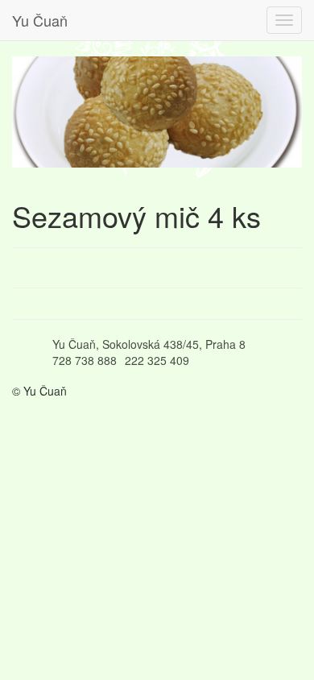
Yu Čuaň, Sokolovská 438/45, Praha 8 (149, 344)
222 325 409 (157, 360)
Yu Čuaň (40, 20)
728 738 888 (84, 360)
